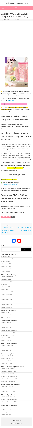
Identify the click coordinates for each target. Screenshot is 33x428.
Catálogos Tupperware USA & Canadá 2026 (10, 389)
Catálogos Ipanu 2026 (5, 337)
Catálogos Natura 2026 (6, 297)
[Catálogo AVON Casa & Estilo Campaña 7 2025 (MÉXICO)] (16, 88)
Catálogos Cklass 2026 (6, 261)
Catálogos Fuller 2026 (5, 286)
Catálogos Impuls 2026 (6, 266)
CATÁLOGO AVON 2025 (11, 185)
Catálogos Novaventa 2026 (7, 345)
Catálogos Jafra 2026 (5, 289)
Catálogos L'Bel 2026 (5, 407)
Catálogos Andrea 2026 (6, 256)
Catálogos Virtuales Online (16, 3)
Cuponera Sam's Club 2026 (7, 312)
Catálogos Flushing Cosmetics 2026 (9, 378)
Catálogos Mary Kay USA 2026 (8, 391)
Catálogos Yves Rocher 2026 (7, 302)
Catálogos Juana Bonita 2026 (7, 335)
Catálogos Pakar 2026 (6, 269)
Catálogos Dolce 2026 (6, 340)
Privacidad (19, 423)
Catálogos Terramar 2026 (6, 304)
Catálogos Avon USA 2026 (7, 386)
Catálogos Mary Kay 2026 (6, 294)
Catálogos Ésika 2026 (6, 409)
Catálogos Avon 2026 (5, 284)
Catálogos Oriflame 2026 (6, 299)
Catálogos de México (6, 216)
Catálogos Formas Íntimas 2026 (8, 332)
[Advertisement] (16, 39)
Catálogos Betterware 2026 (7, 292)
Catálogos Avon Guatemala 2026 (8, 381)
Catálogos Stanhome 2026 (7, 281)
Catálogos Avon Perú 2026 (7, 355)
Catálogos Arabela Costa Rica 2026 (8, 371)
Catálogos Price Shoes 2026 (7, 258)
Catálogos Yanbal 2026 (6, 414)
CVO (4, 20)
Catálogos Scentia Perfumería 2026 (9, 376)
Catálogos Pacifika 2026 (6, 325)
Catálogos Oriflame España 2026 (8, 396)
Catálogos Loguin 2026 (6, 327)
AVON (13, 216)
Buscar (2, 245)
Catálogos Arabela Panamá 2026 (8, 373)
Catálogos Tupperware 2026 (7, 276)
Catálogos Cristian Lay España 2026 (9, 399)
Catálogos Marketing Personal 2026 (9, 330)
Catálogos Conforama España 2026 (8, 401)
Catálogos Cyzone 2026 (6, 412)
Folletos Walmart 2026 (6, 317)
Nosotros (13, 423)
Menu (16, 7)
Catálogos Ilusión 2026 (6, 263)
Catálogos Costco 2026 (6, 315)
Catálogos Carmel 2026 (6, 322)
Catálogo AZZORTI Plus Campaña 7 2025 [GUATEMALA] (7, 230)
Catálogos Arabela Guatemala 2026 (8, 368)
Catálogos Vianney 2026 (6, 307)
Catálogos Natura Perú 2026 (7, 358)
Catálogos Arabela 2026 (6, 279)
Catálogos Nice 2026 (5, 271)
